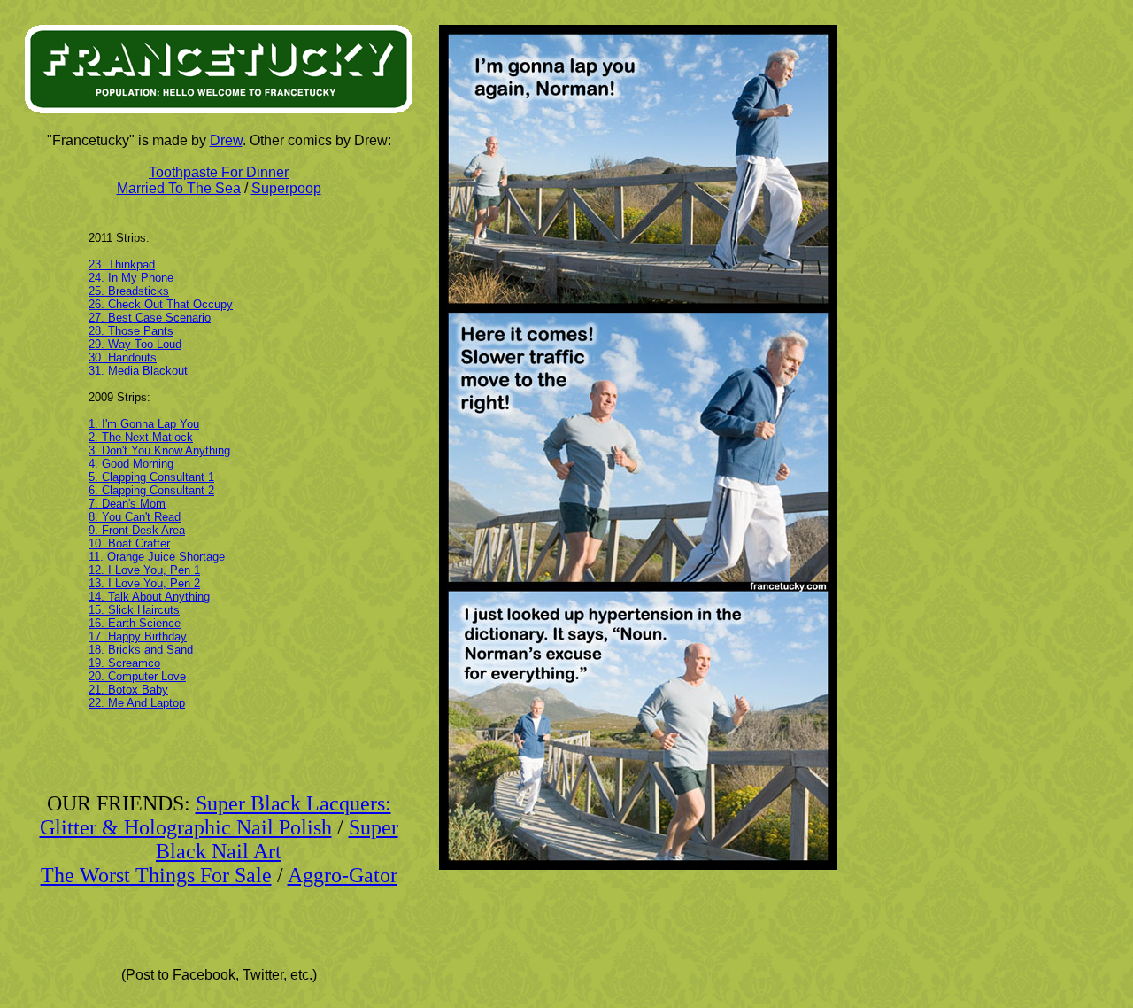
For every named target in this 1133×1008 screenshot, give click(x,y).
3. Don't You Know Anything (159, 450)
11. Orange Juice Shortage (157, 556)
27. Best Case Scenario (150, 317)
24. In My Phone (131, 277)
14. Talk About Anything (149, 596)
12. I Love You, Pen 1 (144, 570)
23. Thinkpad (122, 264)
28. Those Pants (131, 330)
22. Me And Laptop (137, 702)
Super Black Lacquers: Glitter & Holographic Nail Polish (215, 815)
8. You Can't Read (135, 516)
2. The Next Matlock (141, 437)
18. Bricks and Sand (141, 649)
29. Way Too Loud (135, 344)
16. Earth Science (135, 623)
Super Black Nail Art (277, 839)
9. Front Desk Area (137, 530)
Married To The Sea (179, 188)
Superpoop (286, 188)
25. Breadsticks (129, 291)
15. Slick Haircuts (134, 609)
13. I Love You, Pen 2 (144, 583)
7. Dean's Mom (127, 503)
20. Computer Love (137, 676)
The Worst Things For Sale (156, 875)
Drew (226, 140)
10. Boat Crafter (129, 543)
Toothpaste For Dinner (219, 172)
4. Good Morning (131, 463)
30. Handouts (123, 357)
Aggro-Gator (342, 875)
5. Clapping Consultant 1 (151, 477)
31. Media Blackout (138, 370)
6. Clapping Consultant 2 (151, 490)
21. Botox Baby (128, 689)
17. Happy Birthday (138, 636)
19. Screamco (124, 663)
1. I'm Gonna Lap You (144, 423)
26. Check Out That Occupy (161, 304)
